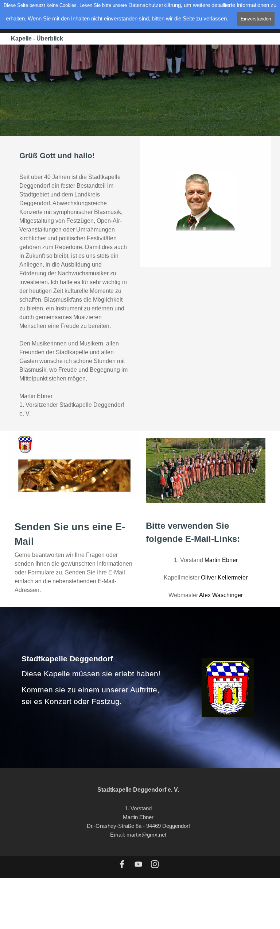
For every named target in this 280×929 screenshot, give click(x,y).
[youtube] (138, 864)
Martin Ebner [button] (221, 560)
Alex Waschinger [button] (221, 595)
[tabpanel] (74, 284)
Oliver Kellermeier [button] (224, 577)
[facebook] (122, 864)
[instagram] (154, 864)
